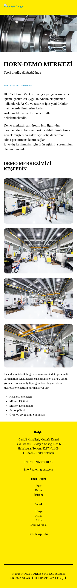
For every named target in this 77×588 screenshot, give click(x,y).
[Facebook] (26, 542)
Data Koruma (38, 524)
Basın (38, 490)
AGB (38, 515)
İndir (38, 485)
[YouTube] (34, 552)
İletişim (38, 494)
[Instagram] (34, 542)
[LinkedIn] (43, 542)
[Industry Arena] (43, 552)
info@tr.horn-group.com (38, 469)
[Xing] (51, 542)
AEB (39, 520)
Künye (39, 511)
